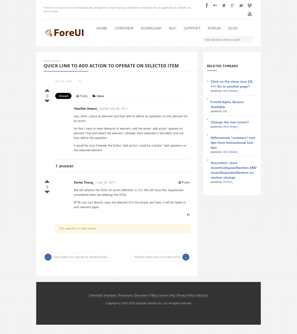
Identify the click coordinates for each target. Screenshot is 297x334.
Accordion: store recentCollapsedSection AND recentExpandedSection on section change (233, 170)
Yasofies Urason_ (86, 108)
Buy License (160, 295)
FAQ (172, 295)
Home (102, 28)
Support (192, 28)
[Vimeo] (249, 5)
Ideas (100, 96)
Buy (172, 28)
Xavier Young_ (84, 182)
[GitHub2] (224, 5)
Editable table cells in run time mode (158, 257)
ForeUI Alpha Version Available (227, 104)
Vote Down (47, 100)
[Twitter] (241, 5)
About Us (202, 295)
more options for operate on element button (80, 257)
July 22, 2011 (106, 182)
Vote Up (47, 89)
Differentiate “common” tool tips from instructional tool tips (233, 142)
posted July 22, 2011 (114, 108)
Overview (124, 28)
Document (140, 295)
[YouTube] (249, 13)
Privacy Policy (186, 295)
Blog (233, 28)
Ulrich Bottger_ (231, 90)
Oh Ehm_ (228, 181)
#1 (188, 214)
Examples (110, 295)
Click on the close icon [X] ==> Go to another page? (231, 84)
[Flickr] (215, 5)
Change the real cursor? (230, 122)
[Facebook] (206, 5)
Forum (214, 28)
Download (151, 28)
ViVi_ (225, 111)
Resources (125, 295)
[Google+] (232, 5)
